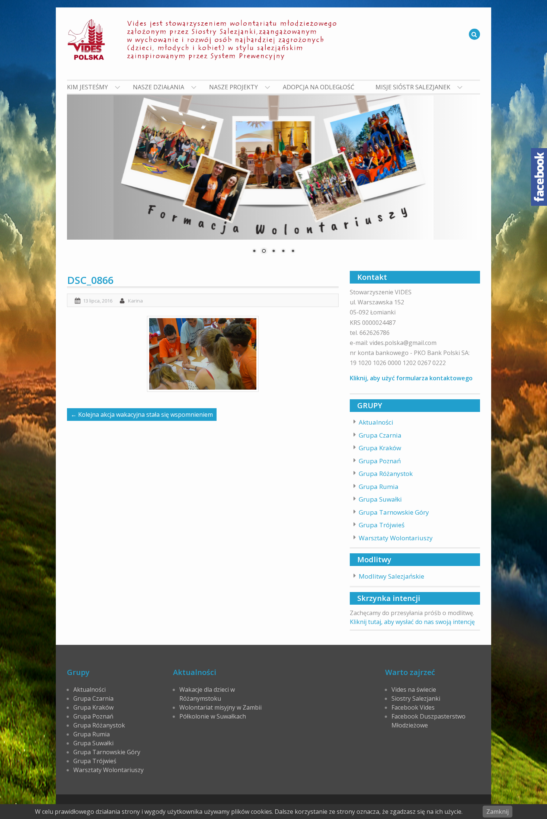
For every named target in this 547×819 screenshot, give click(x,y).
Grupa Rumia (379, 486)
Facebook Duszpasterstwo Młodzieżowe (428, 720)
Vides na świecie (413, 689)
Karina (135, 300)
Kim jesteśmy (87, 87)
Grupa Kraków (380, 448)
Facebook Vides (413, 707)
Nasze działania (158, 87)
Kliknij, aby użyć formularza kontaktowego (411, 378)
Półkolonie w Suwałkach (212, 716)
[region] (273, 179)
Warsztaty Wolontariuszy (396, 538)
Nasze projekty (233, 87)
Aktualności (376, 422)
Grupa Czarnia (380, 435)
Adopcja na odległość (318, 87)
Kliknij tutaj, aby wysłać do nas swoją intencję (412, 622)
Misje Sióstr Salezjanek (412, 87)
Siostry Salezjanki (415, 698)
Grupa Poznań (380, 461)
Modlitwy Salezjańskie (391, 576)
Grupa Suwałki (380, 499)
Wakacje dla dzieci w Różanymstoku (207, 694)
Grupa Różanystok (386, 473)
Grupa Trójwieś (381, 525)
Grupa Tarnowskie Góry (394, 512)
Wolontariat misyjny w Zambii (220, 707)
